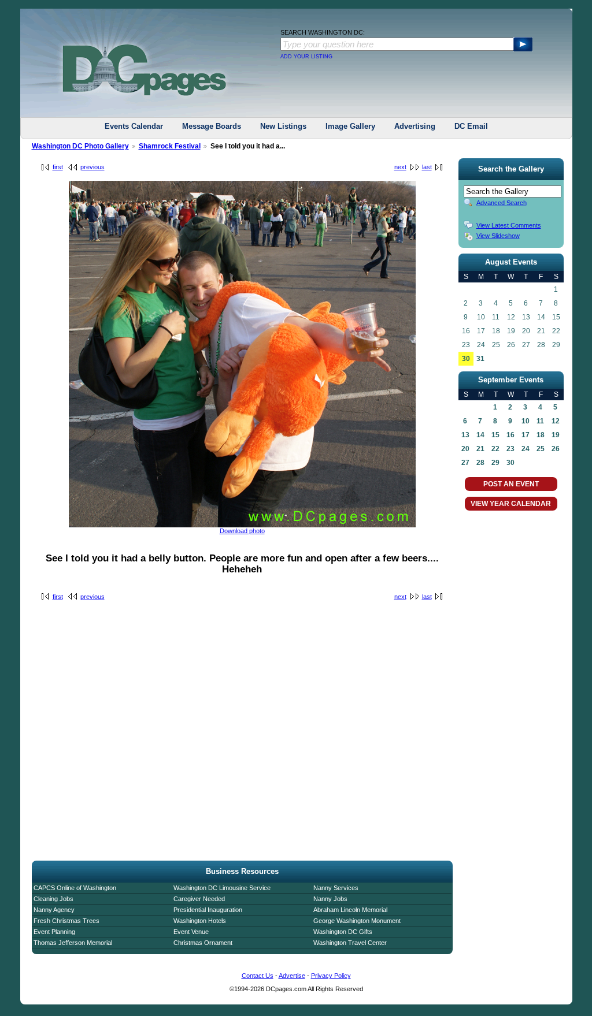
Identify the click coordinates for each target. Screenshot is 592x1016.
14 (480, 435)
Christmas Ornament (202, 942)
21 (480, 449)
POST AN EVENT (511, 484)
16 (510, 435)
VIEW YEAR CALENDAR (511, 504)
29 (495, 463)
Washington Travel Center (350, 942)
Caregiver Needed (199, 898)
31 (480, 359)
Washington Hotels (199, 920)
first (58, 166)
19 (556, 435)
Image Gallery (350, 126)
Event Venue (191, 931)
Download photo (242, 530)
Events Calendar (134, 126)
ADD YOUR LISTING (306, 56)
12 (556, 421)
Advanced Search (501, 202)
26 (556, 449)
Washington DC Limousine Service (222, 887)
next (400, 166)
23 (510, 449)
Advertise (292, 975)
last (427, 166)
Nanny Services (335, 887)
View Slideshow (498, 235)
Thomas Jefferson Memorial (73, 942)
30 (466, 359)
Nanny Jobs (330, 898)
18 (540, 435)
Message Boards (211, 126)
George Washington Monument (357, 920)
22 (495, 449)
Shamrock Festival (170, 146)
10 (525, 421)
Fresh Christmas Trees (66, 920)
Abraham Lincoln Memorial (350, 909)
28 (480, 463)
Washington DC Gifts (342, 931)
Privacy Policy (331, 975)
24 (525, 449)
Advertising (414, 126)
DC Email (471, 126)
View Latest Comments (508, 225)
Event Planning (54, 931)
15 (495, 435)
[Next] (242, 525)
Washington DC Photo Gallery (80, 146)
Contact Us (257, 975)
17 (525, 435)
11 (540, 421)
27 (465, 463)
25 (540, 449)
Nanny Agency (54, 909)
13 (465, 435)
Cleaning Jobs (53, 898)
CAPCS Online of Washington (75, 887)
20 (465, 449)
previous (92, 166)
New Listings (283, 126)
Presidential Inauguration (207, 909)
